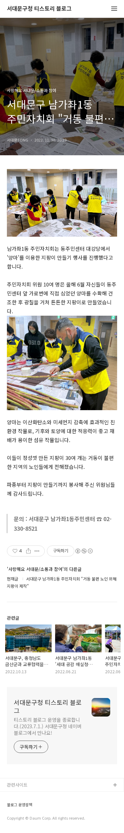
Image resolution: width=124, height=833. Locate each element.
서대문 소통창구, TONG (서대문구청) (42, 796)
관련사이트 (17, 784)
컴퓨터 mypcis (21, 818)
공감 (11, 807)
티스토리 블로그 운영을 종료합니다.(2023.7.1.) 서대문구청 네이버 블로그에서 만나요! (48, 726)
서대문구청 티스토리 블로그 (39, 8)
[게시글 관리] (37, 551)
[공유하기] (28, 551)
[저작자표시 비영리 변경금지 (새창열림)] (83, 551)
